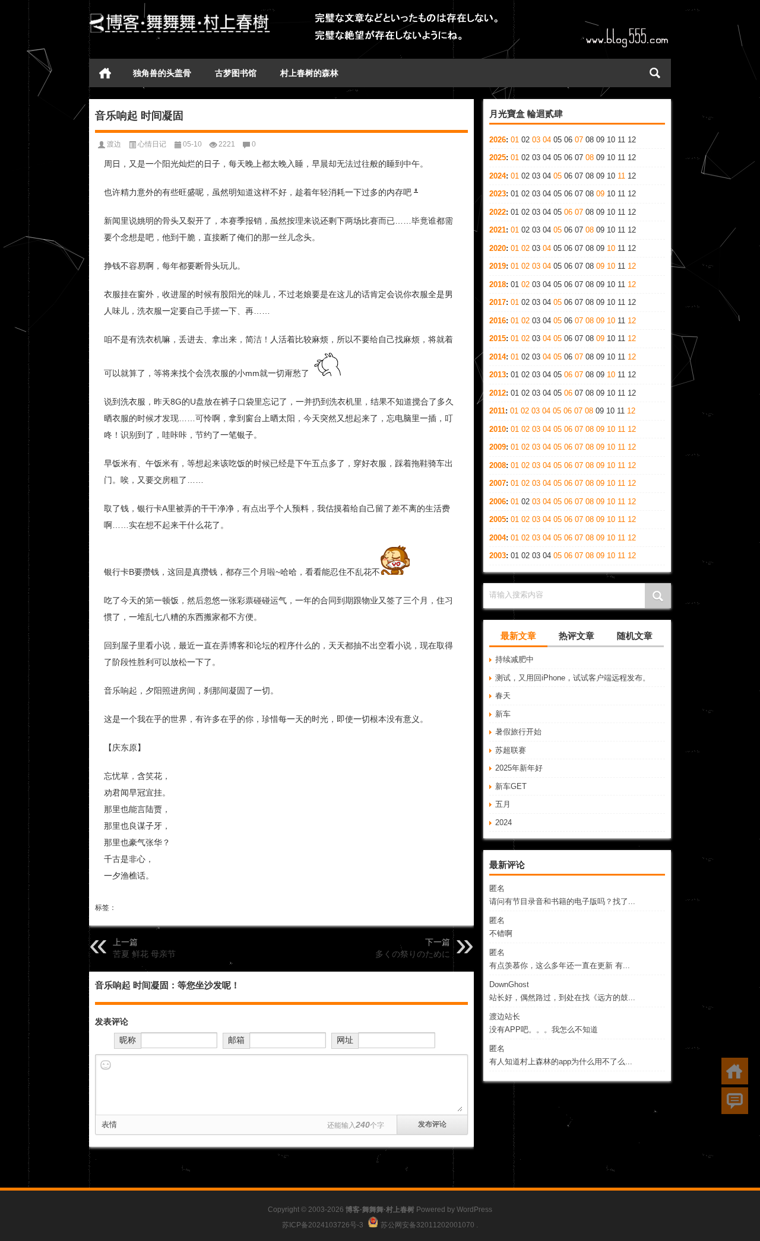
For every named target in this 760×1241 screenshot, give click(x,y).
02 (525, 248)
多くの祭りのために (412, 954)
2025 (497, 157)
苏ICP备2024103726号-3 (322, 1225)
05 (557, 175)
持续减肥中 (514, 659)
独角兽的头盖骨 (162, 73)
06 (568, 212)
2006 (497, 501)
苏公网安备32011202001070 (427, 1225)
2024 (497, 175)
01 (515, 139)
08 (589, 157)
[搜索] (655, 73)
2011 (497, 410)
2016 (497, 320)
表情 (109, 1124)
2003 (497, 555)
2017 (497, 302)
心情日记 (152, 144)
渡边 (114, 144)
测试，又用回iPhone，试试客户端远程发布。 (572, 677)
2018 (497, 284)
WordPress (474, 1209)
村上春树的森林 (309, 73)
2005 (497, 519)
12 (632, 266)
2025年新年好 (519, 767)
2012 (497, 393)
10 (611, 248)
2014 (497, 356)
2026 (497, 139)
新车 (503, 713)
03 (536, 139)
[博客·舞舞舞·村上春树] (180, 15)
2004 (497, 537)
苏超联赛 (510, 750)
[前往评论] (734, 1100)
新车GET (511, 786)
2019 (497, 266)
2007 (497, 483)
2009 (497, 447)
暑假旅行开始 (518, 731)
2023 (497, 193)
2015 (497, 338)
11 (621, 175)
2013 (497, 374)
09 (600, 193)
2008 (497, 465)
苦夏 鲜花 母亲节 (144, 954)
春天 (503, 695)
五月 (503, 804)
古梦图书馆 (235, 73)
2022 (497, 212)
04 (547, 139)
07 (579, 139)
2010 (497, 429)
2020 (497, 248)
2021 (497, 229)
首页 (105, 73)
